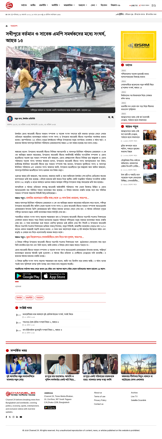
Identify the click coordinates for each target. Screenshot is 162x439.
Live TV (134, 396)
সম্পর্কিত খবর (18, 350)
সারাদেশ (82, 5)
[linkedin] (17, 417)
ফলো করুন (145, 5)
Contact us (98, 404)
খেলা (93, 5)
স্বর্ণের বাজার (140, 14)
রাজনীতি (42, 5)
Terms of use (99, 396)
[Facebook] (6, 417)
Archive (134, 392)
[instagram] (13, 417)
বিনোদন (104, 5)
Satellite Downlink (138, 400)
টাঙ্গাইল (19, 298)
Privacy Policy (100, 400)
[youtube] (21, 417)
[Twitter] (10, 417)
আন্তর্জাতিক (68, 5)
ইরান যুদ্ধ (130, 14)
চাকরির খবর (152, 14)
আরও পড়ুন (131, 126)
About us (98, 392)
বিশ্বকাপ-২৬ (115, 5)
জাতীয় (32, 5)
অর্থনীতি (55, 5)
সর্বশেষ (24, 5)
